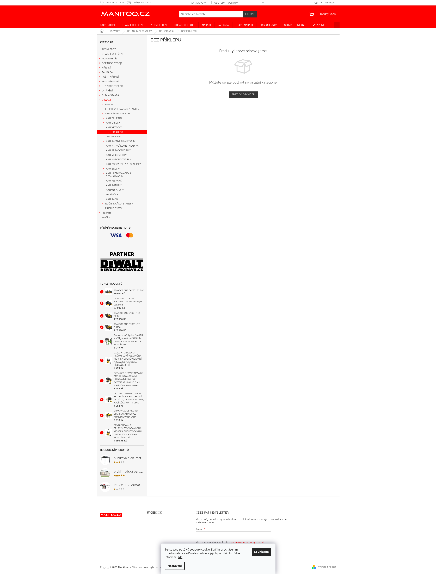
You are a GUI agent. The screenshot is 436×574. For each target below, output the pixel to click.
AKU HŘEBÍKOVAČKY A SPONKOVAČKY (118, 175)
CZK (316, 2)
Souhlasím (261, 552)
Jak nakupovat (199, 2)
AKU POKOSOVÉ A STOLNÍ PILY (123, 164)
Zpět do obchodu (243, 94)
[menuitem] (107, 25)
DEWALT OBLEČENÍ (112, 53)
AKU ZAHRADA (114, 118)
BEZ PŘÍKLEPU (115, 132)
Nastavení (175, 566)
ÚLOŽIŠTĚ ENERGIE (112, 86)
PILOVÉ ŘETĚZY (110, 58)
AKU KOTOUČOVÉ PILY (118, 159)
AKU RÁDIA (112, 199)
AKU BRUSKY (113, 168)
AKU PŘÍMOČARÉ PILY (118, 150)
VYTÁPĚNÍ (107, 90)
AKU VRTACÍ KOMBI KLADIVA (122, 145)
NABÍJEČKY (112, 194)
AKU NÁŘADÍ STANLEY (117, 113)
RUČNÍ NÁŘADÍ (110, 76)
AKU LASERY (113, 122)
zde (180, 557)
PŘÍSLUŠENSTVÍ (110, 81)
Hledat (250, 14)
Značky (106, 217)
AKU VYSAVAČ (114, 180)
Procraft (106, 212)
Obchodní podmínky (226, 2)
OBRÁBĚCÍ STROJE (112, 63)
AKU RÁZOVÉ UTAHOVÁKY (120, 141)
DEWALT (110, 104)
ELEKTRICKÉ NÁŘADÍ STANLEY (122, 109)
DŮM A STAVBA (110, 95)
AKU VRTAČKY (114, 127)
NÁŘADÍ (106, 67)
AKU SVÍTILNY (113, 185)
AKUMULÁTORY (115, 189)
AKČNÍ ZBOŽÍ (109, 49)
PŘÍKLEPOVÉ (114, 136)
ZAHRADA (107, 72)
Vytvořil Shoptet (327, 566)
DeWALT (106, 99)
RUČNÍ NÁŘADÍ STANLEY (119, 203)
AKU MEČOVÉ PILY (116, 155)
